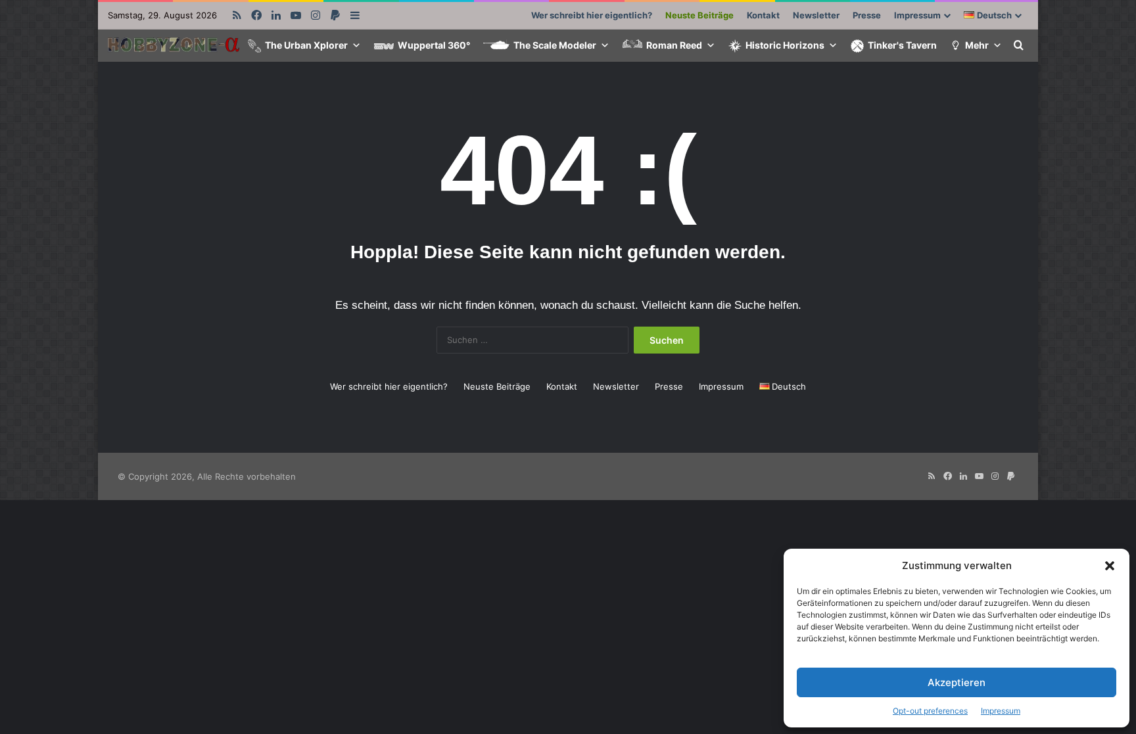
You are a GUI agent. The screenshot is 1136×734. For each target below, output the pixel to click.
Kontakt (763, 15)
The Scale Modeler (554, 45)
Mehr (977, 45)
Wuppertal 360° (434, 45)
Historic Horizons (785, 45)
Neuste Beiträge (699, 15)
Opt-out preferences (930, 711)
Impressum (1000, 711)
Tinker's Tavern (902, 45)
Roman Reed (674, 45)
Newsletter (816, 15)
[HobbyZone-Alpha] (173, 46)
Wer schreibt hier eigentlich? (591, 15)
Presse (867, 15)
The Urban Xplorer (306, 45)
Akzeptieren (956, 682)
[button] (1109, 565)
